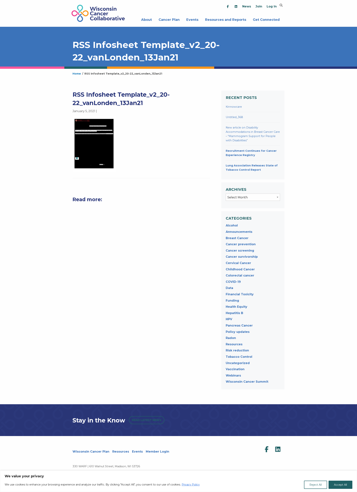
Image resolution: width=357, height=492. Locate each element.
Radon (231, 338)
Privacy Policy (191, 484)
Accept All (340, 484)
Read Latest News (146, 420)
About (146, 19)
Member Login (157, 451)
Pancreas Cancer (239, 325)
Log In (272, 6)
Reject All (315, 484)
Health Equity (236, 306)
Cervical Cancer (238, 263)
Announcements (239, 232)
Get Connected (266, 19)
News (246, 6)
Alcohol (232, 225)
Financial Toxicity (240, 294)
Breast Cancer (237, 238)
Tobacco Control (239, 356)
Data (229, 288)
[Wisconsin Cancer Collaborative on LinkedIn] (278, 449)
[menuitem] (228, 6)
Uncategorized (238, 363)
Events (192, 19)
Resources (234, 344)
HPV (229, 319)
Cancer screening (240, 250)
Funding (232, 300)
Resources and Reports (225, 19)
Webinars (233, 375)
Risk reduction (237, 350)
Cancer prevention (241, 244)
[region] (178, 481)
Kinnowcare (234, 106)
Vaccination (235, 369)
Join (258, 6)
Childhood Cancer (240, 269)
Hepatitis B (234, 313)
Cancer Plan (169, 19)
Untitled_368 (234, 117)
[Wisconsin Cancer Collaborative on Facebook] (266, 449)
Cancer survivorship (242, 256)
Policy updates (238, 332)
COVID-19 (233, 282)
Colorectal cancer (240, 275)
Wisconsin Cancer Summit (247, 381)
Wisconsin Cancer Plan (91, 451)
